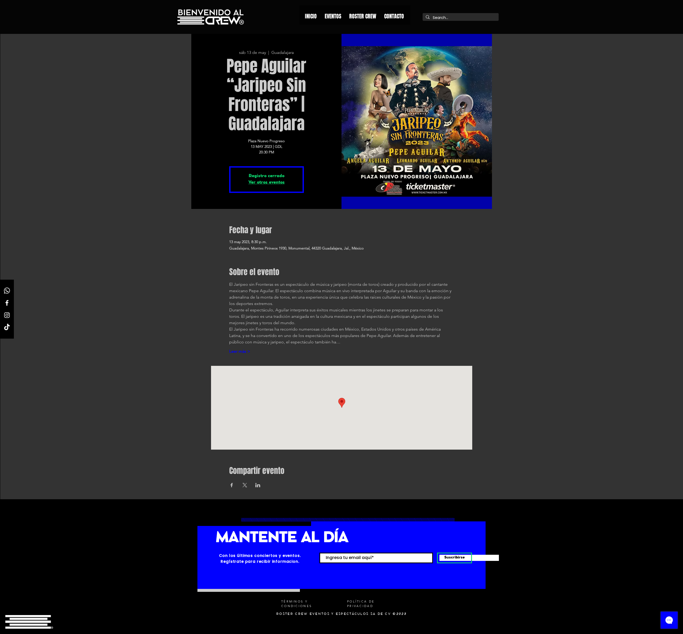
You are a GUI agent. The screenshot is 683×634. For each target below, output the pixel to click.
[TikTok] (7, 327)
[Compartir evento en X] (244, 485)
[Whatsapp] (7, 290)
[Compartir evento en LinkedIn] (257, 485)
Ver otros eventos (266, 182)
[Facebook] (7, 303)
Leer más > (239, 351)
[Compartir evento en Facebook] (231, 485)
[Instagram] (7, 315)
